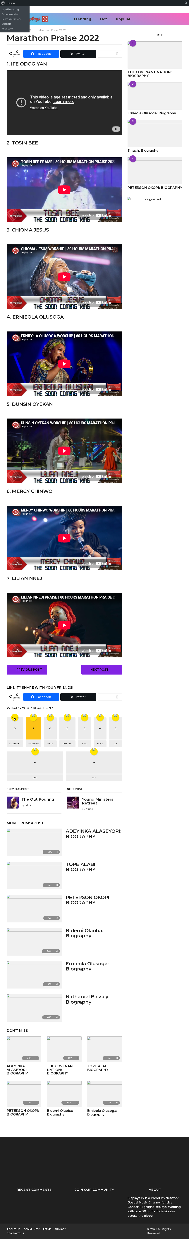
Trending (82, 19)
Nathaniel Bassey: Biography (87, 999)
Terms (47, 1229)
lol (115, 743)
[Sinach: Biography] (155, 133)
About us (13, 1229)
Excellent (15, 743)
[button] (175, 19)
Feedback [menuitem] (7, 28)
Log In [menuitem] (11, 2)
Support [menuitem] (6, 23)
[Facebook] (84, 1229)
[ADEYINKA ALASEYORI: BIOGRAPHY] (34, 842)
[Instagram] (99, 1229)
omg (35, 777)
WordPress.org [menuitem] (10, 9)
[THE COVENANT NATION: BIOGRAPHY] (64, 1049)
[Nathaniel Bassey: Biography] (34, 1008)
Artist (37, 823)
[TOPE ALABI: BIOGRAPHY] (34, 875)
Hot (103, 19)
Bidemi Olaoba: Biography (84, 933)
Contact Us (15, 1233)
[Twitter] (114, 1229)
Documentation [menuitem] (10, 14)
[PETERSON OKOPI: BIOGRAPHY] (34, 908)
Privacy (60, 1229)
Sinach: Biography (143, 151)
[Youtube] (106, 1229)
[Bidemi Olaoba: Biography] (34, 942)
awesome (33, 743)
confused (67, 743)
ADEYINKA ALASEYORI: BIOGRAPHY (93, 833)
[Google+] (91, 1229)
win (94, 777)
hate (50, 743)
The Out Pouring (37, 799)
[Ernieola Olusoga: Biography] (34, 975)
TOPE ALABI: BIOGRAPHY (81, 867)
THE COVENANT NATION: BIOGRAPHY (61, 1070)
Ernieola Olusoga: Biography (87, 966)
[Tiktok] (121, 1229)
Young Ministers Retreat (97, 801)
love (100, 743)
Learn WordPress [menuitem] (11, 18)
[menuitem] (3, 3)
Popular (123, 19)
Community (31, 1229)
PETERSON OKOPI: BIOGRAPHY (88, 900)
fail (84, 743)
